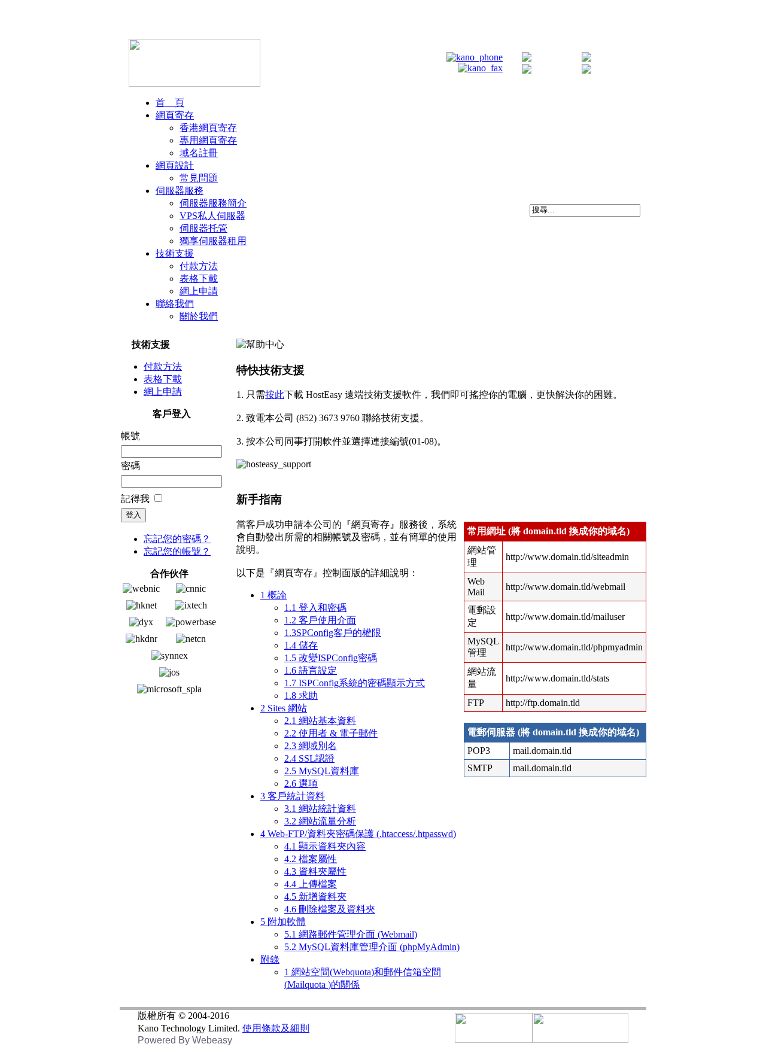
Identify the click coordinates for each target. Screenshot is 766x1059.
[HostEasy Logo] (194, 83)
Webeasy (212, 1040)
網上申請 (163, 392)
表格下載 (163, 379)
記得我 (135, 499)
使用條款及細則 (275, 1028)
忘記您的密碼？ (177, 539)
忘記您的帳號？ (177, 551)
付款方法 (163, 366)
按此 (274, 394)
